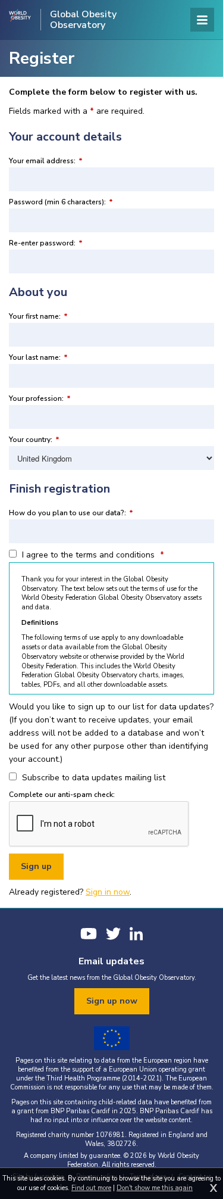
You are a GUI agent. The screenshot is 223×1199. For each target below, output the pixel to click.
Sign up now (111, 1001)
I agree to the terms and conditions (92, 554)
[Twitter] (113, 933)
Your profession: (40, 398)
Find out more (91, 1188)
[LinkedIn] (136, 933)
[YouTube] (88, 933)
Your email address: (46, 161)
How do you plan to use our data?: (71, 513)
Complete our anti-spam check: (62, 794)
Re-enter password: (46, 243)
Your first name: (38, 316)
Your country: (34, 439)
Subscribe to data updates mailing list (92, 777)
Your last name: (38, 357)
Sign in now (108, 892)
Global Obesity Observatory (83, 19)
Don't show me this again (155, 1188)
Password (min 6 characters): (61, 202)
